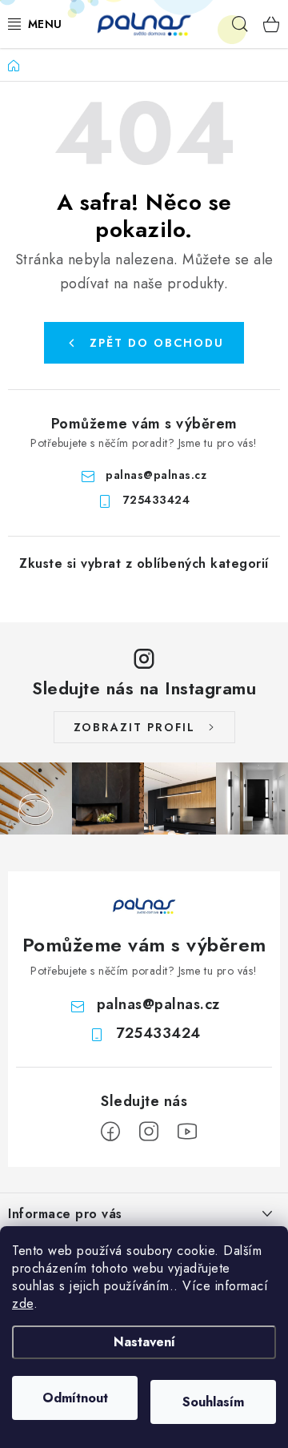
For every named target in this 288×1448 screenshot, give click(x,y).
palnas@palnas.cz (156, 475)
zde (23, 1303)
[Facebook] (110, 1131)
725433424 (156, 500)
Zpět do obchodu (157, 343)
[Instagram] (148, 1131)
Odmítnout (75, 1398)
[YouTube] (187, 1131)
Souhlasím (213, 1402)
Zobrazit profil (134, 727)
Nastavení (144, 1342)
